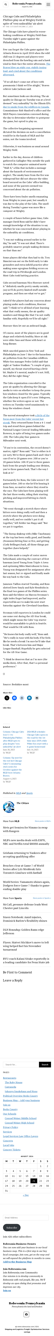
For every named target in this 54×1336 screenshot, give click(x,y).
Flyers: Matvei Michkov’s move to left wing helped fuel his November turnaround (26, 946)
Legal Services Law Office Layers (20, 1136)
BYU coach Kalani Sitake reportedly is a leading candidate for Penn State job (26, 960)
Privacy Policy (10, 1127)
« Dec (26, 1195)
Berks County (10, 1109)
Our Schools (9, 1113)
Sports (29, 793)
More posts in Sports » (42, 898)
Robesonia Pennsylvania (27, 3)
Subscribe (11, 1227)
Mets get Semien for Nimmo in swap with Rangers (25, 829)
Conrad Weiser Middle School (20, 1118)
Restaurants (9, 1078)
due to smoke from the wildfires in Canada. (26, 107)
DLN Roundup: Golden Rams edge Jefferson (23, 931)
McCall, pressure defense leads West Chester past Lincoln (25, 906)
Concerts (8, 1140)
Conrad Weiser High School (19, 1122)
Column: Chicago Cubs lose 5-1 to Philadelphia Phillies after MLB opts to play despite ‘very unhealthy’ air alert (13, 739)
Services (7, 1131)
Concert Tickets (11, 1149)
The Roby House (13, 1082)
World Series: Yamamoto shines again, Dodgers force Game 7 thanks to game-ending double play (26, 885)
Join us (6, 1104)
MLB (18, 793)
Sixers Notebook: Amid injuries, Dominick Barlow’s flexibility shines (25, 918)
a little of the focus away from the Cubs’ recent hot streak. (26, 419)
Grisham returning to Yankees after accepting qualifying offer (24, 854)
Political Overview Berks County (20, 1095)
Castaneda (10, 1086)
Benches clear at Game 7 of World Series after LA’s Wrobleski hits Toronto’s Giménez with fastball (23, 869)
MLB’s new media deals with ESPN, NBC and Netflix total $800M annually (26, 841)
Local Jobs (8, 1145)
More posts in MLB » (43, 821)
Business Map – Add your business (21, 1100)
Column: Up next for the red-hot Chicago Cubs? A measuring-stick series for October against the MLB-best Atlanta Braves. (12, 766)
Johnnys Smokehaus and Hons (21, 1091)
